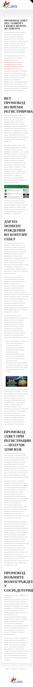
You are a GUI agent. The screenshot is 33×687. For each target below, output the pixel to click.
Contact (22, 669)
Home (7, 669)
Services (14, 669)
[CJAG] (16, 680)
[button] (30, 5)
